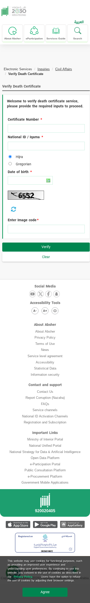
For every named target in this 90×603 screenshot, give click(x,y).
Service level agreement (45, 356)
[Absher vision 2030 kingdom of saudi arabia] (13, 11)
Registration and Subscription (45, 422)
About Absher (45, 325)
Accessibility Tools (45, 303)
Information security (45, 374)
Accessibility (45, 362)
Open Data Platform (45, 458)
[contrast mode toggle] (55, 310)
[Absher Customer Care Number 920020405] (45, 504)
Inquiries (44, 69)
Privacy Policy (45, 337)
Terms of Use (45, 344)
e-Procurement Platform (45, 476)
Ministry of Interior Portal (45, 439)
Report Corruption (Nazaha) (45, 398)
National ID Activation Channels (45, 416)
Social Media (45, 286)
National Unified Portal (45, 445)
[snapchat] (56, 294)
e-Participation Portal (45, 464)
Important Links (45, 433)
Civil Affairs (63, 69)
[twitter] (40, 294)
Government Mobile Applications (45, 482)
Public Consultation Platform (45, 470)
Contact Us (45, 392)
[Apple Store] (18, 524)
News (45, 350)
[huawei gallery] (72, 524)
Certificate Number (23, 119)
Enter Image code (22, 220)
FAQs (45, 404)
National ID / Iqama (24, 137)
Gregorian (22, 164)
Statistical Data (45, 368)
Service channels (45, 410)
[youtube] (32, 294)
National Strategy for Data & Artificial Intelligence (45, 452)
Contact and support (45, 385)
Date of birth (18, 172)
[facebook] (48, 294)
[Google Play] (45, 524)
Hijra (18, 157)
